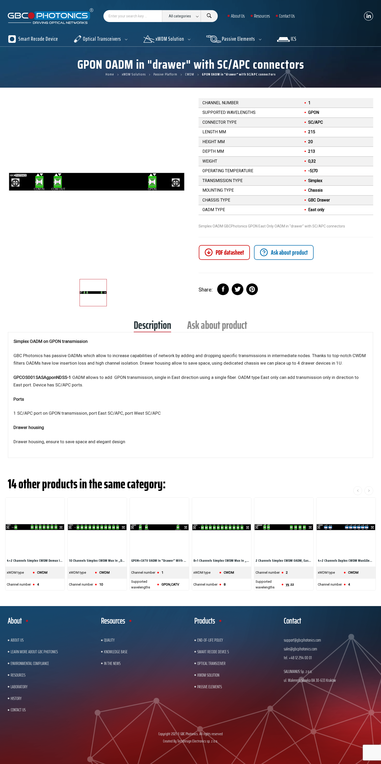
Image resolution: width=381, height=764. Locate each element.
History (16, 698)
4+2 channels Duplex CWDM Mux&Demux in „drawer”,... (346, 560)
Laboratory (19, 686)
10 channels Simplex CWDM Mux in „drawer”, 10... (97, 560)
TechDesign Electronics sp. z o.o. (197, 741)
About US (17, 640)
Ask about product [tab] (217, 327)
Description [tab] (152, 327)
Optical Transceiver (211, 663)
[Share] (223, 289)
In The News (112, 663)
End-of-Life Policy (210, 640)
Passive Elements (209, 686)
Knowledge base (116, 651)
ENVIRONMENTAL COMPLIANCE (30, 663)
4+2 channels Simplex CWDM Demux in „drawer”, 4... (35, 560)
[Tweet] (237, 289)
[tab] (284, 252)
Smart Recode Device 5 (213, 651)
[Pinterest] (252, 289)
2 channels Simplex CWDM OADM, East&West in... (284, 560)
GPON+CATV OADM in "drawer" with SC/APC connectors (159, 560)
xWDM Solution (208, 675)
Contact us (18, 709)
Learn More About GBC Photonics (34, 651)
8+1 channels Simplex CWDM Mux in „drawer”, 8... (221, 560)
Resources (18, 675)
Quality (109, 640)
